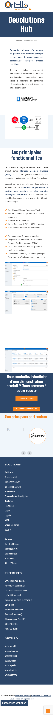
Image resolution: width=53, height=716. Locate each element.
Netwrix (8, 529)
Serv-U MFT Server (12, 544)
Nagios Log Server (12, 525)
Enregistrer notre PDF (14, 703)
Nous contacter (11, 675)
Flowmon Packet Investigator (16, 496)
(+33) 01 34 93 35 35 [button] (26, 398)
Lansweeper (9, 505)
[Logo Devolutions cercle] (37, 436)
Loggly (7, 510)
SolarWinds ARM (11, 548)
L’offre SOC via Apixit (13, 595)
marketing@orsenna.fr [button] (26, 409)
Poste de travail (11, 628)
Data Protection (11, 623)
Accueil (19, 41)
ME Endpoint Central (13, 486)
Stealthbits (9, 558)
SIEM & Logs (9, 604)
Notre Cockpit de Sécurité (15, 580)
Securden (8, 539)
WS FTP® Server (11, 563)
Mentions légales (22, 696)
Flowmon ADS (10, 491)
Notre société (10, 646)
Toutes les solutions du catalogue (18, 600)
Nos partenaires (11, 651)
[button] (46, 6)
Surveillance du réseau (14, 609)
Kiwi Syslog (9, 501)
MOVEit (7, 520)
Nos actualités (11, 670)
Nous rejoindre (10, 660)
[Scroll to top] (48, 711)
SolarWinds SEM (11, 553)
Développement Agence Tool (22, 699)
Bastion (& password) (13, 614)
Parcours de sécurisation (15, 585)
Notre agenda (10, 665)
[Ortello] (18, 6)
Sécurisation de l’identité (15, 619)
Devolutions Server (12, 482)
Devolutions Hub (11, 477)
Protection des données (41, 696)
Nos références (11, 655)
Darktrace (9, 472)
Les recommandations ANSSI (16, 590)
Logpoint (8, 515)
